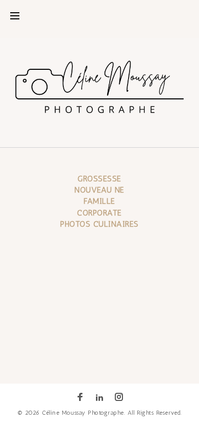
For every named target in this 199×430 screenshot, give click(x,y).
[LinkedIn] (99, 397)
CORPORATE (99, 213)
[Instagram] (119, 398)
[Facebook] (80, 398)
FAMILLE (99, 201)
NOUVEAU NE (99, 190)
